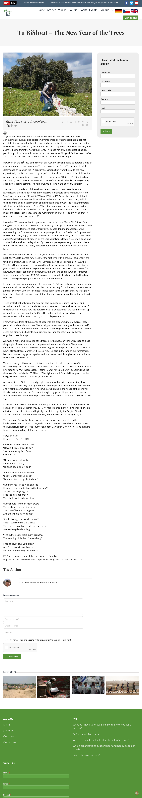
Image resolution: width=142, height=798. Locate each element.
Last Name (105, 82)
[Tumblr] (79, 122)
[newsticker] (10, 2)
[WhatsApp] (75, 122)
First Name (105, 73)
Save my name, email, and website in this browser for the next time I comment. (38, 640)
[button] (5, 687)
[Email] (87, 125)
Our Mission (10, 742)
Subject (7, 795)
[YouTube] (136, 3)
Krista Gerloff (25, 582)
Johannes (8, 730)
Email (103, 108)
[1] (27, 438)
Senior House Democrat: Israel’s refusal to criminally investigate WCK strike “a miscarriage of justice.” (83, 2)
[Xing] (83, 125)
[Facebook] (126, 3)
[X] (62, 122)
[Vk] (87, 122)
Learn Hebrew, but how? (87, 755)
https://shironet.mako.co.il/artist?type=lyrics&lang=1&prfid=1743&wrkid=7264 (43, 559)
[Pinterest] (83, 122)
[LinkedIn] (71, 122)
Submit (106, 131)
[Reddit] (66, 122)
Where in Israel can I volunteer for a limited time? (101, 740)
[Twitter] (131, 3)
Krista (6, 724)
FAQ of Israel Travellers (86, 734)
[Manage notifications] (137, 793)
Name (6, 773)
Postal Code (106, 90)
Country (104, 99)
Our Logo (8, 736)
